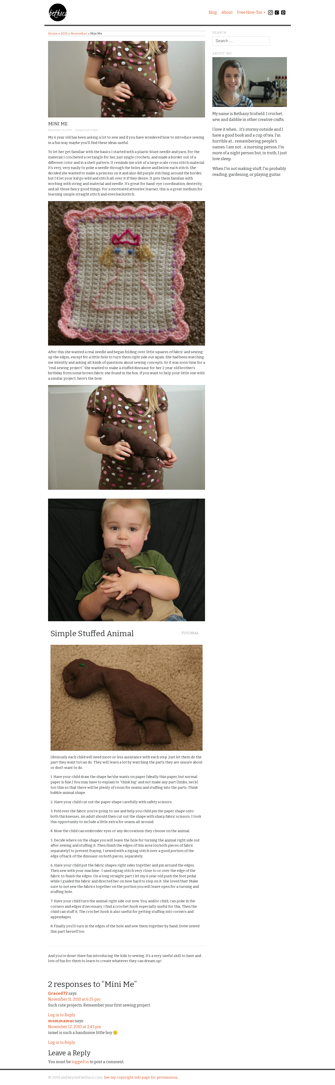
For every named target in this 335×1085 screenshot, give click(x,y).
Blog (213, 12)
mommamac (61, 1021)
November (79, 33)
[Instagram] (270, 13)
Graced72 (58, 993)
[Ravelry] (276, 13)
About (227, 12)
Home (53, 33)
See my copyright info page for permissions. (141, 1077)
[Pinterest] (283, 13)
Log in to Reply (61, 1015)
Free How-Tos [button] (249, 12)
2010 (64, 33)
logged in (80, 1061)
